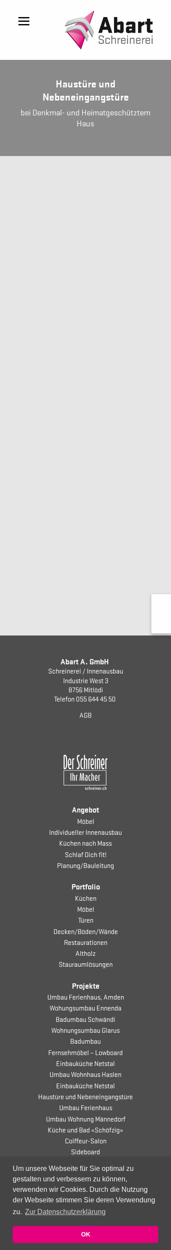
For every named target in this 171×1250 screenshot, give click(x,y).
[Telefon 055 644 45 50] (161, 604)
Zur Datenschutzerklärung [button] (65, 1211)
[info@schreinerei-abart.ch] (161, 623)
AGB (85, 714)
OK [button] (85, 1234)
